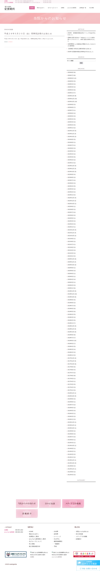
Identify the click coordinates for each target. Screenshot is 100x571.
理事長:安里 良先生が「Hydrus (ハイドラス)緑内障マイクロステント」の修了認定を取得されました (81, 39)
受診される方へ (34, 534)
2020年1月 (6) (71, 288)
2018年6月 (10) (72, 340)
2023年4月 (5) (71, 186)
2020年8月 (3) (71, 270)
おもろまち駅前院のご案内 (37, 539)
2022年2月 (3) (71, 224)
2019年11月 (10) (72, 294)
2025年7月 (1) (71, 110)
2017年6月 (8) (71, 375)
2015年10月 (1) (72, 428)
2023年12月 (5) (72, 165)
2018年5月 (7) (71, 343)
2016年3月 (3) (71, 416)
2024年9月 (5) (71, 139)
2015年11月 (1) (72, 425)
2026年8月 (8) (71, 72)
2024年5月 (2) (71, 151)
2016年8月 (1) (71, 402)
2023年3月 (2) (71, 189)
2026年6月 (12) (72, 78)
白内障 (56, 531)
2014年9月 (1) (71, 448)
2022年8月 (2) (71, 209)
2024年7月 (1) (71, 145)
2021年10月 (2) (72, 235)
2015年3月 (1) (71, 442)
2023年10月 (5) (72, 171)
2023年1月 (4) (71, 195)
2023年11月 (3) (72, 168)
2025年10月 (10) (72, 101)
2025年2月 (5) (71, 125)
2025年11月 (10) (72, 98)
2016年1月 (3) (71, 419)
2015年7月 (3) (71, 436)
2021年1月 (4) (71, 256)
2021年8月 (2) (71, 241)
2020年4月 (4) (71, 279)
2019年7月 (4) (71, 305)
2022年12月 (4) (72, 197)
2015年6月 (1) (71, 439)
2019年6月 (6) (71, 308)
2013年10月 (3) (72, 463)
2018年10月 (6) (72, 332)
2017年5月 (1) (71, 378)
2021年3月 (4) (71, 253)
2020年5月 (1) (71, 276)
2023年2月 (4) (71, 192)
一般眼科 (57, 544)
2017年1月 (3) (71, 390)
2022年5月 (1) (71, 218)
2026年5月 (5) (71, 81)
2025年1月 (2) (71, 127)
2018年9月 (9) (71, 334)
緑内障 (56, 534)
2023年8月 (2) (71, 177)
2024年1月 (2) (71, 162)
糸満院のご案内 (34, 536)
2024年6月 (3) (71, 148)
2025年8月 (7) (71, 107)
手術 (55, 546)
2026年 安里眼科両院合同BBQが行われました (80, 51)
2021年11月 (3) (72, 232)
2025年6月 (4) (71, 113)
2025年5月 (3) (71, 116)
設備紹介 (78, 539)
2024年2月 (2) (71, 160)
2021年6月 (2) (71, 247)
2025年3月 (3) (71, 122)
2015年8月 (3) (71, 434)
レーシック (57, 536)
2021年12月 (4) (72, 230)
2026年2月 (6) (71, 90)
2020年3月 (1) (71, 282)
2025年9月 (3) (71, 104)
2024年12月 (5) (72, 130)
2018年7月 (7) (71, 337)
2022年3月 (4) (71, 221)
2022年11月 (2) (72, 200)
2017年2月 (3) (71, 387)
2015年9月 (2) (71, 431)
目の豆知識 (79, 534)
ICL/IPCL (57, 539)
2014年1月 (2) (71, 457)
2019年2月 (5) (71, 320)
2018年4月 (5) (71, 346)
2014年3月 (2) (71, 454)
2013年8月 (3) (71, 466)
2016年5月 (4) (71, 410)
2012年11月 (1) (72, 469)
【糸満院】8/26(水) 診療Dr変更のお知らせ (79, 48)
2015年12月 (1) (72, 422)
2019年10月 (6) (72, 297)
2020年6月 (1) (71, 273)
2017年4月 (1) (71, 381)
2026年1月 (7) (71, 92)
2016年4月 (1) (71, 413)
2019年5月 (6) (71, 311)
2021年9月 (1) (71, 238)
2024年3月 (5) (71, 157)
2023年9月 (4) (71, 174)
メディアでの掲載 (81, 536)
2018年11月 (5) (72, 329)
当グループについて (35, 541)
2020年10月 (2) (72, 264)
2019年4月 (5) (71, 314)
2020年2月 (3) (71, 285)
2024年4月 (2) (71, 154)
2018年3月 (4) (71, 349)
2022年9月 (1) (71, 206)
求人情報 (32, 544)
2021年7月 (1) (71, 244)
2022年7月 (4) (71, 212)
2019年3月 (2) (71, 317)
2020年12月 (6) (72, 259)
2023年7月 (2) (71, 180)
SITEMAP (9, 527)
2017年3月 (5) (71, 384)
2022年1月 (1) (71, 227)
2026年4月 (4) (71, 84)
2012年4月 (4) (71, 474)
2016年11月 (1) (72, 393)
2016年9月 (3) (71, 399)
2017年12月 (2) (72, 358)
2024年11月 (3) (72, 133)
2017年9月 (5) (71, 367)
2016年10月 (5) (72, 396)
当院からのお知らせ (82, 531)
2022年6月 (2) (71, 215)
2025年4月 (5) (71, 119)
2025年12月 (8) (72, 95)
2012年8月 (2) (71, 471)
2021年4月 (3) (71, 250)
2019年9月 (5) (71, 299)
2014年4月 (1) (71, 451)
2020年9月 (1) (71, 267)
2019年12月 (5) (72, 291)
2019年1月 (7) (71, 323)
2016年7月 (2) (71, 404)
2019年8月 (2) (71, 302)
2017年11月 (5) (72, 361)
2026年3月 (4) (71, 87)
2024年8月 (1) (71, 142)
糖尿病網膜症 (58, 541)
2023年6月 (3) (71, 183)
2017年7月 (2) (71, 372)
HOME (31, 531)
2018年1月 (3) (71, 355)
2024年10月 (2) (72, 136)
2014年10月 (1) (72, 445)
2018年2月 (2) (71, 352)
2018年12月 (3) (72, 326)
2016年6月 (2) (71, 407)
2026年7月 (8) (71, 75)
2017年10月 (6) (72, 364)
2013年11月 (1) (72, 460)
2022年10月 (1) (72, 203)
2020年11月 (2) (72, 262)
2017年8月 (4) (71, 369)
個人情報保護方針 (34, 546)
